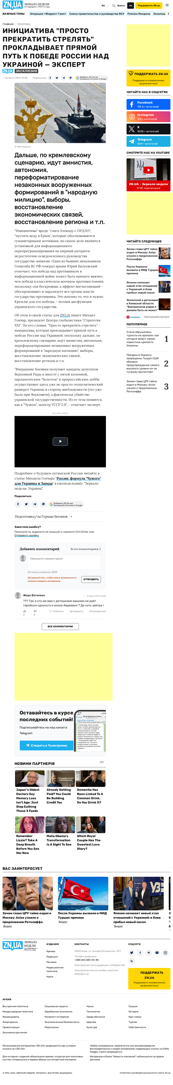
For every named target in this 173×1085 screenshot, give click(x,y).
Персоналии (52, 1027)
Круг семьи (135, 1016)
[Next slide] (167, 14)
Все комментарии (60, 626)
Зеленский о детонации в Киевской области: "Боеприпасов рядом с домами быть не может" (142, 305)
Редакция (52, 956)
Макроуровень (11, 1016)
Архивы (50, 951)
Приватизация (11, 1027)
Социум (133, 1006)
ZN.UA (65, 315)
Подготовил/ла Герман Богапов (41, 516)
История (133, 1011)
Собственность (137, 1027)
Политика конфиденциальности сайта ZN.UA (145, 1073)
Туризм (133, 1022)
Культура (91, 1027)
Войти (121, 5)
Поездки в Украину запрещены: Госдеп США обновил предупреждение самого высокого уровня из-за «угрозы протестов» (143, 363)
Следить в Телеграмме (49, 745)
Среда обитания (95, 1016)
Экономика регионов (15, 1032)
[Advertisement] (64, 666)
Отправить (91, 579)
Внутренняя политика (15, 1006)
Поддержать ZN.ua (149, 5)
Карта (49, 976)
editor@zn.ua (82, 974)
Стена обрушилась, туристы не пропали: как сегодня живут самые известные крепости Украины (143, 338)
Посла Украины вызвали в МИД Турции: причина (142, 270)
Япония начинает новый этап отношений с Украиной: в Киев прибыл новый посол (142, 287)
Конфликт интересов (57, 1016)
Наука (90, 1006)
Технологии (93, 1011)
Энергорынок (10, 1022)
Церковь (91, 1022)
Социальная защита (56, 1006)
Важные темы (14, 13)
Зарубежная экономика (58, 1011)
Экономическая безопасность (62, 1022)
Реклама (51, 962)
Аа (130, 5)
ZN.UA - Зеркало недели (148, 184)
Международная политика (18, 1011)
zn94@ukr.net (117, 965)
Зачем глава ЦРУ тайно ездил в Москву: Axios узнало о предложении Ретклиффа (142, 254)
